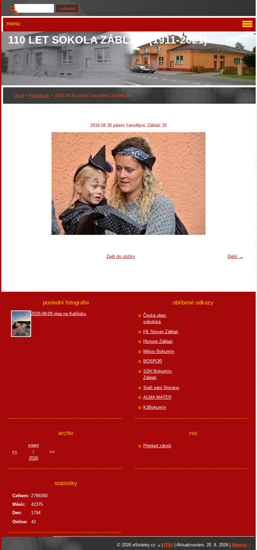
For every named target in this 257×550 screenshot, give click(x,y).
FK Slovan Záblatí (160, 331)
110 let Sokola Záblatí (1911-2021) (107, 40)
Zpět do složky (120, 256)
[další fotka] (235, 183)
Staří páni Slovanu (161, 387)
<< (14, 451)
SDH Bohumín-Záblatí (157, 374)
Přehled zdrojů (157, 445)
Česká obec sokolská (154, 319)
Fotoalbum (39, 95)
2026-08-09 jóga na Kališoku (58, 313)
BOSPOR (152, 361)
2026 (33, 458)
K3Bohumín (154, 407)
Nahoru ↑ (241, 544)
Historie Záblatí (158, 341)
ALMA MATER (157, 397)
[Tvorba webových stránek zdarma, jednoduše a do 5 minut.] (159, 545)
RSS (168, 544)
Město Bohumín (158, 351)
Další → (235, 256)
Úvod (19, 95)
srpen (33, 445)
